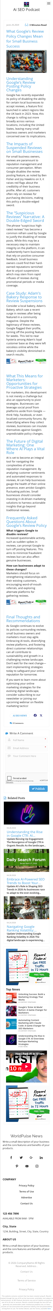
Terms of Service (27, 1280)
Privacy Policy (26, 1289)
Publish (40, 788)
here (49, 1309)
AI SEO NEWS (20, 715)
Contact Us (26, 1271)
